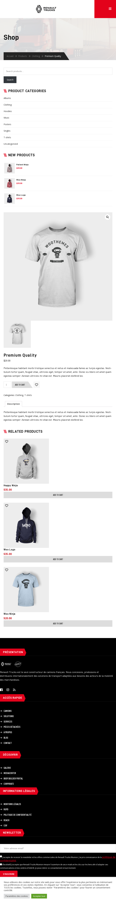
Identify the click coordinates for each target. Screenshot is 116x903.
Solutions (9, 716)
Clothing (36, 56)
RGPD (6, 809)
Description (13, 403)
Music (6, 117)
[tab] (13, 404)
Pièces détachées (12, 727)
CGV (5, 825)
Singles (7, 130)
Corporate (9, 783)
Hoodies (8, 111)
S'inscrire (9, 874)
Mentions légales (12, 804)
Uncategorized (11, 143)
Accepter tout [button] (39, 896)
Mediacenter (10, 773)
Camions (8, 711)
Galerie (7, 767)
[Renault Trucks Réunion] (46, 4)
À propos (8, 732)
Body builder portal (13, 778)
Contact (8, 743)
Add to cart (20, 384)
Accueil (10, 56)
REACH (6, 820)
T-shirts (7, 137)
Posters (7, 124)
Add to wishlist (36, 384)
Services (8, 721)
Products (22, 56)
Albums (7, 98)
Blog (6, 737)
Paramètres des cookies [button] (17, 896)
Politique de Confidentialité (18, 814)
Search (10, 79)
